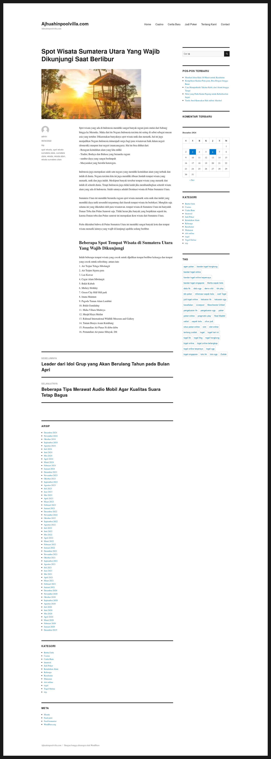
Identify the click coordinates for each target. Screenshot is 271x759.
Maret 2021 (49, 580)
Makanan (48, 678)
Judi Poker (191, 24)
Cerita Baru (174, 24)
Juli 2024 (48, 449)
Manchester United (216, 304)
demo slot (209, 288)
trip (42, 145)
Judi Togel (221, 293)
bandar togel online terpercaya (197, 277)
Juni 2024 (48, 452)
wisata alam (59, 156)
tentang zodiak (190, 332)
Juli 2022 (48, 528)
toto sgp (213, 354)
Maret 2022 (49, 541)
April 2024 (48, 458)
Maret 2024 (49, 462)
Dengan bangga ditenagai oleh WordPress (81, 745)
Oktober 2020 (50, 597)
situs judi (209, 321)
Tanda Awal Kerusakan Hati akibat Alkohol (203, 100)
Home (147, 24)
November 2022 (51, 514)
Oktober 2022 (50, 518)
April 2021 (48, 577)
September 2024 (51, 442)
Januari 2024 (49, 468)
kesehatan (188, 304)
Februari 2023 (50, 504)
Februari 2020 (50, 623)
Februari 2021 (50, 583)
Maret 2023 (49, 501)
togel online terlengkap (207, 343)
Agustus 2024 (50, 445)
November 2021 (51, 554)
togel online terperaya (193, 348)
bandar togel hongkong (207, 266)
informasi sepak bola (204, 293)
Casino (159, 24)
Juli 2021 (48, 567)
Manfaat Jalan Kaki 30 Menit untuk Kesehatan (205, 77)
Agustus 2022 (50, 524)
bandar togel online (192, 271)
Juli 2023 (48, 488)
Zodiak (224, 354)
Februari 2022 (50, 544)
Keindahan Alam (51, 669)
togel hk (187, 337)
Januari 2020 (49, 626)
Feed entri (48, 717)
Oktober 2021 (50, 557)
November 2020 (51, 593)
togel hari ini (213, 332)
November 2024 (51, 435)
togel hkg (198, 337)
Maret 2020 (49, 620)
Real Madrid (219, 315)
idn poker (188, 293)
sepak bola (197, 321)
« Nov (192, 180)
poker (221, 310)
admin (44, 136)
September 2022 (51, 521)
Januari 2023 (49, 508)
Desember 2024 (50, 432)
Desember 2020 (50, 590)
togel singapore (190, 354)
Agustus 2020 (50, 603)
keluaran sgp (220, 299)
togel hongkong (212, 337)
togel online (189, 343)
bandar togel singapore (194, 282)
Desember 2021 (50, 551)
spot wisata (46, 149)
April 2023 (48, 498)
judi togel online (191, 299)
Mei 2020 (48, 613)
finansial (47, 662)
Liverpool (200, 304)
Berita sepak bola (215, 282)
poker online (189, 315)
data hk (187, 288)
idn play (220, 288)
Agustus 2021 (50, 564)
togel (46, 685)
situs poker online (192, 326)
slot (204, 326)
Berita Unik (49, 652)
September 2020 (51, 600)
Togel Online (49, 688)
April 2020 (48, 616)
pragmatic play (204, 315)
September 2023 (51, 481)
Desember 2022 (50, 511)
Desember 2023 (50, 472)
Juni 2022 (48, 531)
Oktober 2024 (50, 439)
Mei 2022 (48, 534)
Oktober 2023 (50, 478)
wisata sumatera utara (51, 159)
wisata (50, 156)
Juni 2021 (48, 570)
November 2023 (51, 475)
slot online (48, 682)
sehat (186, 321)
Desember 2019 (50, 630)
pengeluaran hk (190, 310)
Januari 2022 (49, 547)
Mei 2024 (48, 455)
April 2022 (48, 537)
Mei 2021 (48, 574)
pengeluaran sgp (208, 310)
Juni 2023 (48, 491)
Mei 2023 (48, 495)
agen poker (189, 266)
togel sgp (210, 348)
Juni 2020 (48, 610)
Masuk (47, 714)
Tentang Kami (209, 24)
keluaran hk (206, 299)
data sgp (197, 288)
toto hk (204, 354)
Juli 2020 (48, 606)
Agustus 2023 (50, 485)
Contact (225, 24)
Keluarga (48, 672)
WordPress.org (50, 724)
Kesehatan (48, 675)
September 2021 (51, 560)
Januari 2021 (49, 587)
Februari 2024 (50, 465)
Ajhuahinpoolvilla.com (65, 23)
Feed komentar (50, 721)
